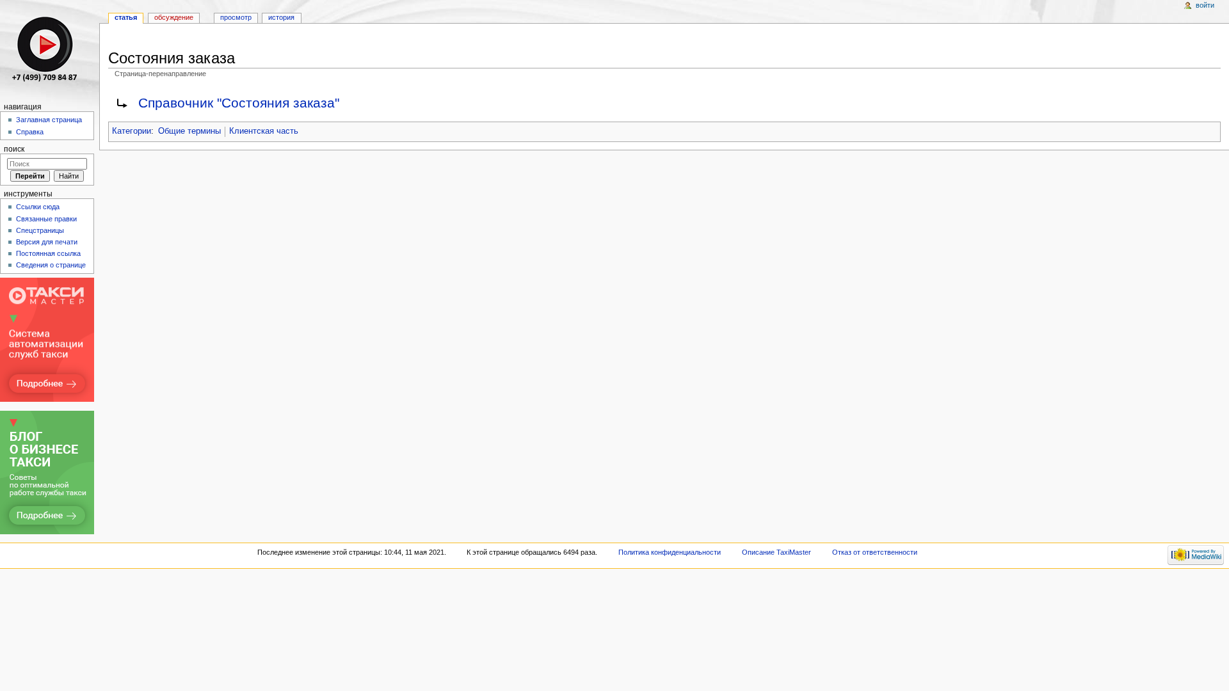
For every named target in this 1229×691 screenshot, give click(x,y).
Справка (30, 132)
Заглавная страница (49, 119)
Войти (1205, 5)
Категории (131, 131)
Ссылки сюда (38, 206)
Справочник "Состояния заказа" (238, 102)
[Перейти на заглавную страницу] (49, 49)
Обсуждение (173, 17)
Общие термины (189, 131)
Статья (126, 17)
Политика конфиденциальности (669, 552)
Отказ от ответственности (874, 552)
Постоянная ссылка (48, 253)
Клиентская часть (263, 131)
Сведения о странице (51, 265)
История (281, 17)
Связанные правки (46, 219)
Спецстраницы (40, 230)
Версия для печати (46, 242)
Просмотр (236, 17)
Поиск (14, 149)
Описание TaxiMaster (776, 552)
